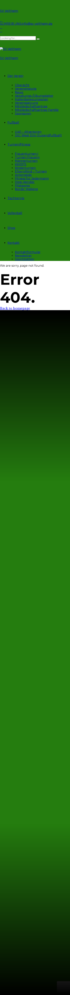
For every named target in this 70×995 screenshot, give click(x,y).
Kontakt (13, 243)
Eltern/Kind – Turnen (31, 171)
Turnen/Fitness (18, 144)
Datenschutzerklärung (21, 425)
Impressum (12, 418)
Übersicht (22, 85)
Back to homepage (15, 308)
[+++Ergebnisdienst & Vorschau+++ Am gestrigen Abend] (51, 595)
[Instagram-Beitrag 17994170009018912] (19, 655)
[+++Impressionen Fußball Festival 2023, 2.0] (51, 440)
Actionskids (23, 175)
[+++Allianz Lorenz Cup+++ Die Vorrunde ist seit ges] (51, 493)
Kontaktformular (28, 252)
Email (8, 958)
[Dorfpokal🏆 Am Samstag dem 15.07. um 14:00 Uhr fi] (19, 844)
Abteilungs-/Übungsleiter (34, 96)
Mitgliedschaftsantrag (31, 106)
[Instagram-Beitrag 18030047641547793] (19, 544)
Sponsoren (23, 113)
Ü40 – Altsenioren (28, 132)
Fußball (13, 122)
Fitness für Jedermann (32, 178)
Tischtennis (15, 198)
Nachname (12, 953)
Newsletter (23, 255)
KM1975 (20, 164)
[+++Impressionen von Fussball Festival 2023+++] (19, 453)
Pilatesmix (22, 185)
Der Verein (15, 76)
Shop (11, 228)
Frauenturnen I (26, 154)
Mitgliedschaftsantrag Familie (37, 110)
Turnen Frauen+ (27, 157)
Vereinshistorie (26, 89)
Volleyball (14, 213)
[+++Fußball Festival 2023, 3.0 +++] (19, 440)
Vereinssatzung (26, 103)
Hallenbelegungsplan (31, 99)
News (19, 92)
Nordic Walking (26, 189)
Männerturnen (26, 161)
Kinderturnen (25, 168)
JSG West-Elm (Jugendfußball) (38, 135)
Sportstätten (24, 259)
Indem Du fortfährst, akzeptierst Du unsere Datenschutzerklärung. (33, 963)
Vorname (11, 949)
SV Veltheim (9, 11)
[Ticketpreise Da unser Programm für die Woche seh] (51, 715)
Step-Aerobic (25, 182)
